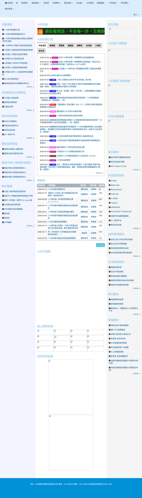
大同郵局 (90, 3)
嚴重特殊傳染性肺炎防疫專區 (122, 280)
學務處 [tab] (61, 45)
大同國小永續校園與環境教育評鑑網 (18, 50)
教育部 (7, 218)
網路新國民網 (116, 267)
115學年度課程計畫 (12, 29)
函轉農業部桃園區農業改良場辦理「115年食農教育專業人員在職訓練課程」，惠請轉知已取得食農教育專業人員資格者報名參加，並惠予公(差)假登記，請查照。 (71, 129)
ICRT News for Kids (118, 166)
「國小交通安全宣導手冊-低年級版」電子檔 (74, 79)
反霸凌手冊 (8, 106)
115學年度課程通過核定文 (14, 34)
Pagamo (114, 202)
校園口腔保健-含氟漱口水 (121, 334)
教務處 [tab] (52, 45)
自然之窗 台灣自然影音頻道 (122, 239)
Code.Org (114, 194)
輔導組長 (84, 226)
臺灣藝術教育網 (117, 303)
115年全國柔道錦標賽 (56, 221)
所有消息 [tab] (42, 45)
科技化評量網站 (10, 121)
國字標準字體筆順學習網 (120, 157)
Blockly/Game (116, 189)
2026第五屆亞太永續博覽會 (60, 75)
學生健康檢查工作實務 (120, 347)
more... (99, 172)
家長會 (46, 3)
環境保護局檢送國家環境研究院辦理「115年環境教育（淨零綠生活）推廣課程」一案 (69, 98)
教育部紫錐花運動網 (119, 276)
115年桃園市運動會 (55, 189)
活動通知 (52, 111)
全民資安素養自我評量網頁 (121, 252)
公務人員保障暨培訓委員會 (15, 191)
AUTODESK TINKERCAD (121, 211)
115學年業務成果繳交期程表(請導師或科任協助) (17, 39)
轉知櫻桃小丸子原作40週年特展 (69, 111)
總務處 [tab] (70, 45)
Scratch (114, 180)
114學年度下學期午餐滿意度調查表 (18, 45)
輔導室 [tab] (79, 45)
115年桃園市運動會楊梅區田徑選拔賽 (63, 215)
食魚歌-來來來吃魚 (118, 338)
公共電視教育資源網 (119, 343)
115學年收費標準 (63, 160)
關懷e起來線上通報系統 (13, 149)
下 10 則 (100, 245)
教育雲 (7, 213)
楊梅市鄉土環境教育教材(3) (15, 176)
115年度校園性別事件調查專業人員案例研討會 (75, 136)
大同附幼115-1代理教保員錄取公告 (70, 151)
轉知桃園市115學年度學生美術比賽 (71, 147)
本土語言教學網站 (11, 79)
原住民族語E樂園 (117, 161)
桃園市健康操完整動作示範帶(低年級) (123, 368)
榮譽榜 (93, 189)
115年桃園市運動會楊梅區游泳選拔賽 (63, 205)
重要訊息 (52, 105)
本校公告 (55, 58)
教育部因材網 (9, 130)
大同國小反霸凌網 (11, 97)
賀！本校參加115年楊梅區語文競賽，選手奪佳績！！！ (63, 233)
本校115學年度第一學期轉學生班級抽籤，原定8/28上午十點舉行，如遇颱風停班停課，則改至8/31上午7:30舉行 (70, 63)
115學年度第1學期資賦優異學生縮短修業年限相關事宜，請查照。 (71, 141)
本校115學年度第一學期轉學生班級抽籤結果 (76, 57)
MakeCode (115, 185)
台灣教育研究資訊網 (12, 204)
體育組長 (84, 189)
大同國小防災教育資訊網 (14, 58)
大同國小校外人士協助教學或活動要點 (17, 73)
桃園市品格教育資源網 (120, 284)
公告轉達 (52, 80)
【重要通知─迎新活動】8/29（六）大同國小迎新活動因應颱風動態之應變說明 (71, 105)
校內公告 (52, 156)
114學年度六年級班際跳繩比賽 (60, 211)
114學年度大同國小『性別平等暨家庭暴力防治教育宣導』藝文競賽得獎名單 (63, 226)
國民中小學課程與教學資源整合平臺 (18, 196)
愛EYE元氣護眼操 (118, 329)
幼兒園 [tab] (88, 45)
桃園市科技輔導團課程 (120, 216)
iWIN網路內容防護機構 (13, 209)
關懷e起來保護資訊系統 (13, 153)
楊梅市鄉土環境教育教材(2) (15, 172)
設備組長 (84, 194)
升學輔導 (7, 222)
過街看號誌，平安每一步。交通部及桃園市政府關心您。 (84, 31)
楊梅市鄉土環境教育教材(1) (15, 168)
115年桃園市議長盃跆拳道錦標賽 (61, 238)
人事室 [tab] (98, 45)
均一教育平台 (9, 134)
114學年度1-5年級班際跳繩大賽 (60, 199)
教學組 (84, 233)
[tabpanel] (71, 115)
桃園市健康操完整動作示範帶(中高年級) (123, 361)
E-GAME (114, 198)
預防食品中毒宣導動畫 (120, 325)
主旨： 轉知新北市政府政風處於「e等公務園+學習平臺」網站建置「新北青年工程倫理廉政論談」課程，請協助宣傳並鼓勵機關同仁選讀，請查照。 (71, 167)
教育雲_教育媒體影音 (119, 356)
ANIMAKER (115, 207)
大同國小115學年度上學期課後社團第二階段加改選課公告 (70, 69)
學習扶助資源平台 (11, 125)
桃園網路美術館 (117, 299)
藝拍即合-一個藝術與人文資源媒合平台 (123, 309)
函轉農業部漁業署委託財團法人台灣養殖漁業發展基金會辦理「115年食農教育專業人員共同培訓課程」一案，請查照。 (71, 121)
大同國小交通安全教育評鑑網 (15, 54)
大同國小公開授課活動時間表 (15, 67)
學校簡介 (24, 3)
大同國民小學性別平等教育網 (15, 63)
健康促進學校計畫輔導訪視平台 (16, 83)
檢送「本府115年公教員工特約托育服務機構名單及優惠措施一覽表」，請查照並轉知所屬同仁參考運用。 (70, 85)
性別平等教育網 (117, 271)
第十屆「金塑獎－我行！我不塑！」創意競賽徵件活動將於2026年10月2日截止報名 (70, 92)
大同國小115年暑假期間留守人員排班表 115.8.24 (77, 155)
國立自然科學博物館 (119, 243)
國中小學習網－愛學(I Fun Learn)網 (18, 200)
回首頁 (10, 3)
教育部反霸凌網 (10, 102)
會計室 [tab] (41, 50)
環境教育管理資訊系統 (120, 248)
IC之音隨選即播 (117, 351)
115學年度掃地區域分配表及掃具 (70, 115)
